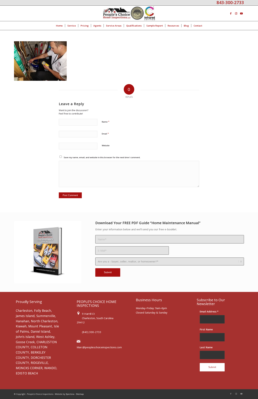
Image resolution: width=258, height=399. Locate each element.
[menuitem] (59, 25)
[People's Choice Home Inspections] (129, 13)
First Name (206, 329)
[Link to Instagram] (236, 13)
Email (105, 133)
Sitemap (80, 394)
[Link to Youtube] (241, 13)
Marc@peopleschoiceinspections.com (99, 347)
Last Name (206, 347)
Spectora (70, 394)
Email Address (209, 311)
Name (105, 121)
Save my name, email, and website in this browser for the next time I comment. (102, 157)
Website (106, 145)
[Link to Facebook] (230, 13)
